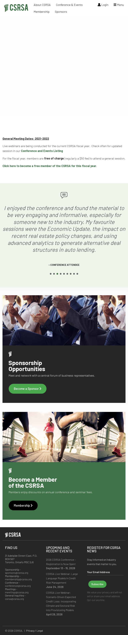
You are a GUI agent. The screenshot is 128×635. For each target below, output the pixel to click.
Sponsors (61, 11)
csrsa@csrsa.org (14, 598)
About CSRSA (42, 5)
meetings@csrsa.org (16, 592)
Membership (42, 11)
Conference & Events (69, 5)
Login (104, 5)
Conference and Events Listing (42, 151)
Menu (120, 5)
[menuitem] (42, 4)
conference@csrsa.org (18, 585)
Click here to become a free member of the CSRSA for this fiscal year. (49, 166)
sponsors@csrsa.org (16, 572)
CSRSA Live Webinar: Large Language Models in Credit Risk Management (62, 578)
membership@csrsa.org (18, 579)
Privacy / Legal (34, 630)
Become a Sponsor (27, 388)
